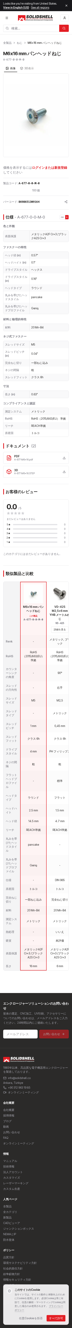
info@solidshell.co (19, 1078)
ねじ (19, 42)
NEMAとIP (9, 1234)
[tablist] (19, 68)
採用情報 (8, 1115)
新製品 (7, 1217)
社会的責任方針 (13, 1268)
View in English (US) (16, 7)
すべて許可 (56, 1318)
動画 (6, 1126)
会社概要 (8, 1110)
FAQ (5, 1137)
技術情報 (8, 1166)
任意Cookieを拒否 (31, 1318)
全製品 (7, 42)
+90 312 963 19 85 (19, 1087)
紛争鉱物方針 (11, 1274)
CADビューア (11, 1223)
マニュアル (10, 1160)
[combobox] (31, 28)
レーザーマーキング (15, 1183)
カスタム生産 (11, 1188)
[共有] (66, 202)
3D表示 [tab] (29, 68)
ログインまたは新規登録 (49, 167)
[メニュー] (6, 18)
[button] (36, 115)
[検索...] (64, 28)
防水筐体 (8, 1239)
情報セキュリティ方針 (17, 1279)
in (67, 217)
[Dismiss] (66, 5)
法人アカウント (13, 1172)
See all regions (40, 7)
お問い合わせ (51, 1034)
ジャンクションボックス (18, 1228)
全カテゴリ (10, 1211)
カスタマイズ (11, 1177)
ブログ (7, 1121)
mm (62, 217)
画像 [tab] (13, 68)
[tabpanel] (36, 115)
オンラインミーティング (23, 1092)
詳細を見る (60, 629)
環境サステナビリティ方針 (20, 1262)
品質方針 (8, 1257)
